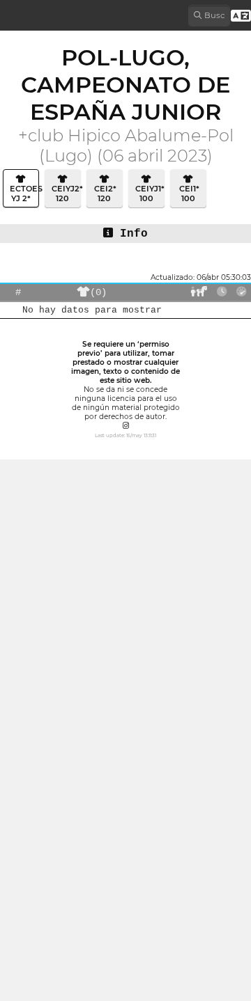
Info (130, 234)
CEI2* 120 (104, 193)
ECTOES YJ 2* (23, 193)
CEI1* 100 (188, 193)
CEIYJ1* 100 (149, 193)
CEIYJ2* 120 (65, 193)
